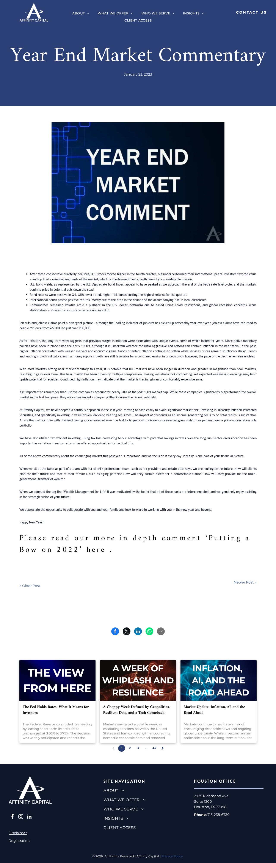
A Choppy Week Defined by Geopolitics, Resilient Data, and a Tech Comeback (136, 710)
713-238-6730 (218, 815)
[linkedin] (29, 817)
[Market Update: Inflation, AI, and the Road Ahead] (218, 680)
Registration (19, 841)
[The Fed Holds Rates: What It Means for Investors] (57, 680)
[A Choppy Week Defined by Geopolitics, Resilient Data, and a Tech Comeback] (138, 680)
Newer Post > (245, 582)
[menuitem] (80, 13)
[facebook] (12, 817)
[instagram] (21, 817)
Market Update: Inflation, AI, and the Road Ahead (214, 710)
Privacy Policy (173, 856)
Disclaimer (18, 833)
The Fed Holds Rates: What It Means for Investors (56, 710)
